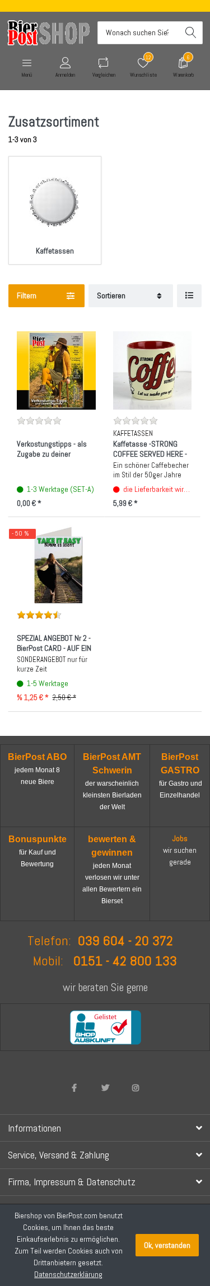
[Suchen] (191, 32)
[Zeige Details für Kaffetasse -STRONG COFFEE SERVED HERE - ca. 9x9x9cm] (152, 370)
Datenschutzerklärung (68, 1274)
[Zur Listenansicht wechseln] (189, 295)
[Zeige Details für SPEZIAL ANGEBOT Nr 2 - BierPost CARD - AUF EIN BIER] (56, 564)
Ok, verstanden (167, 1245)
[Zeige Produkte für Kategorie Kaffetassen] (54, 202)
